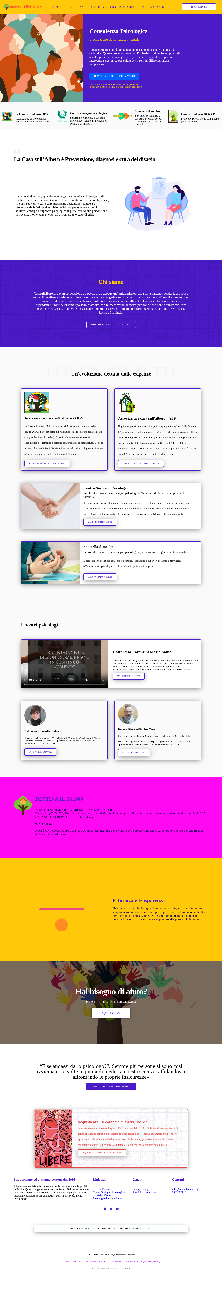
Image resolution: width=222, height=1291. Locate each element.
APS (81, 7)
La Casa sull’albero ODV (32, 114)
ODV (69, 7)
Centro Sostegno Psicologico (112, 7)
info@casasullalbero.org (185, 1189)
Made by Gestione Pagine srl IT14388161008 (111, 1268)
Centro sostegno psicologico (88, 113)
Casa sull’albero (101, 1189)
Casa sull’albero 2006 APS (198, 114)
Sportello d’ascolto (155, 7)
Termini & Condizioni (145, 1192)
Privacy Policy (140, 1189)
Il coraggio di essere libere (107, 1198)
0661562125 (179, 1192)
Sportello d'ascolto (147, 111)
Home (55, 7)
